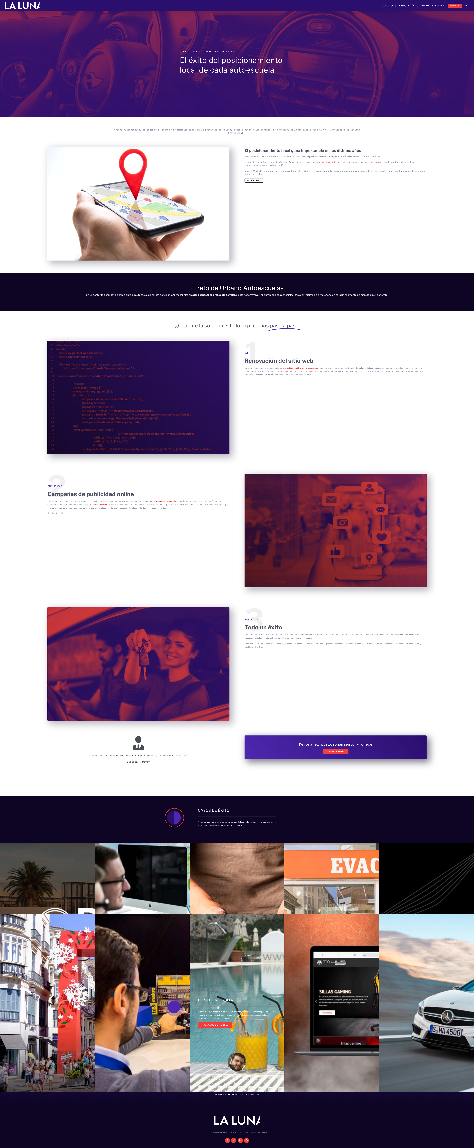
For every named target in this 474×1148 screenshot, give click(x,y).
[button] (466, 5)
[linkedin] (57, 513)
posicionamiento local (333, 162)
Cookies (253, 1140)
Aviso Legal (262, 1140)
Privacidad (244, 1140)
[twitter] (53, 513)
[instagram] (62, 513)
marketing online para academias (300, 368)
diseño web (373, 162)
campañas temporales (166, 501)
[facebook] (48, 513)
